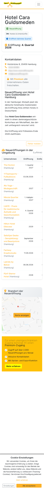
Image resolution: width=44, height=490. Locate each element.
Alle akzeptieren (29, 486)
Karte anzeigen (22, 315)
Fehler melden (34, 143)
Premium (18, 79)
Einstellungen (9, 486)
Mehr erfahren (13, 366)
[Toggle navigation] (38, 4)
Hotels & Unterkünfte (18, 34)
